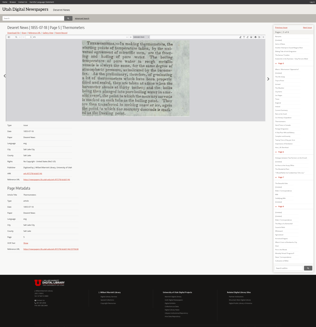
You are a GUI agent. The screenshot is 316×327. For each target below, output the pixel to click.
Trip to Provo (279, 81)
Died (276, 246)
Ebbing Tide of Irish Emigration (285, 51)
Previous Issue (281, 27)
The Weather (279, 88)
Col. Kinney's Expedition (283, 118)
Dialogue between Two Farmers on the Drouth (291, 158)
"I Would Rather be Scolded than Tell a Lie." (290, 173)
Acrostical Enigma (281, 238)
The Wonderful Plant (282, 169)
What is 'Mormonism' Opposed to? (287, 69)
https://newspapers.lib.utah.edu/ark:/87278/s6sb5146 (46, 179)
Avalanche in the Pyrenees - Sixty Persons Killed (291, 59)
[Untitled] (278, 40)
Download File (13, 33)
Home (4, 2)
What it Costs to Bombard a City (286, 242)
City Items (278, 92)
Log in (312, 2)
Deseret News (61, 10)
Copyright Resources (108, 303)
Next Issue (307, 27)
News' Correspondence (283, 257)
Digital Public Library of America (240, 303)
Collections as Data (172, 306)
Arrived (277, 84)
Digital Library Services (109, 296)
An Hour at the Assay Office (284, 165)
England (278, 103)
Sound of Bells (280, 227)
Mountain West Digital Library (240, 300)
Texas (277, 99)
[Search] (68, 18)
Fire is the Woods (281, 250)
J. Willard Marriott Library (44, 291)
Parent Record (61, 33)
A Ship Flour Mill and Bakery (284, 132)
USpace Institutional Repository (176, 313)
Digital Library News (172, 310)
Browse (13, 2)
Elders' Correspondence (283, 191)
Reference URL (34, 33)
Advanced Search (82, 18)
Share (24, 33)
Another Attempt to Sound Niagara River (289, 48)
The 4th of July (280, 77)
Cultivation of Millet (281, 261)
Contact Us (22, 2)
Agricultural (279, 235)
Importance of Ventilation (284, 144)
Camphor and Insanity (282, 136)
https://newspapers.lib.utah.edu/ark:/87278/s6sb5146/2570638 (51, 249)
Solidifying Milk (280, 198)
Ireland (277, 107)
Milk (276, 194)
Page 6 (281, 152)
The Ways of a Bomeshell (284, 224)
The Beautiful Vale (281, 183)
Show (25, 243)
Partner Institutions (236, 296)
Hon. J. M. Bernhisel (282, 147)
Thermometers (280, 121)
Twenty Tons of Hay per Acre (285, 140)
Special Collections (107, 300)
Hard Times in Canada (283, 125)
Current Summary (281, 110)
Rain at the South (281, 114)
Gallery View (48, 33)
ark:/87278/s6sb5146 (32, 173)
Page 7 (281, 177)
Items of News (280, 44)
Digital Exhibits (170, 303)
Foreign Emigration (281, 129)
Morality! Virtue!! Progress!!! (284, 253)
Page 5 (281, 63)
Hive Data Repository (172, 316)
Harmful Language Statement (42, 2)
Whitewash (279, 231)
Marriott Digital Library (173, 296)
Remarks (278, 36)
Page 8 (281, 206)
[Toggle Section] (276, 63)
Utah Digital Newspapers (174, 300)
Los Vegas (278, 95)
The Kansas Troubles (282, 55)
